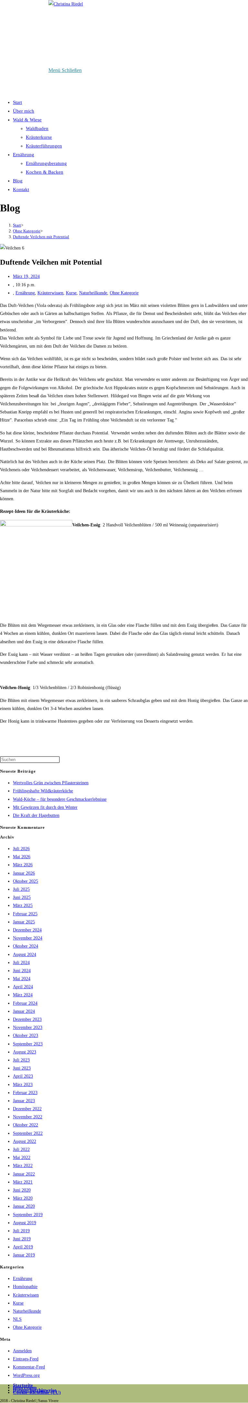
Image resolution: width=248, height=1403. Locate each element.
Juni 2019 (22, 1238)
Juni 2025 (22, 897)
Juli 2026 (21, 848)
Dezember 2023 (27, 1019)
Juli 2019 (21, 1230)
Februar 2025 (25, 913)
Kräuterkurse (39, 137)
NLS (17, 1319)
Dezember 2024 (27, 930)
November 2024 (27, 938)
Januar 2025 (24, 922)
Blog (18, 180)
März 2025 (23, 905)
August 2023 (24, 1052)
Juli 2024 (21, 962)
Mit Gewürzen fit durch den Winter (45, 807)
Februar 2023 (25, 1092)
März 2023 (23, 1084)
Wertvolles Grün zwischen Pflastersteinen (50, 782)
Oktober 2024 (25, 946)
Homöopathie (25, 1286)
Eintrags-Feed (25, 1359)
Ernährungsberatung (46, 163)
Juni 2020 (22, 1190)
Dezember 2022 (27, 1108)
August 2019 (24, 1222)
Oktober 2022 (25, 1125)
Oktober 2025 (25, 881)
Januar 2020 (24, 1206)
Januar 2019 (24, 1255)
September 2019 (28, 1214)
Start (17, 102)
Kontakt (21, 189)
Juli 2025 (21, 889)
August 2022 (24, 1141)
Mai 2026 (21, 856)
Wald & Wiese (27, 119)
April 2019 (23, 1247)
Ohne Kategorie (124, 292)
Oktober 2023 (25, 1035)
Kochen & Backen (44, 172)
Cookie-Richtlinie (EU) (37, 1392)
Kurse (71, 292)
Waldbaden (37, 128)
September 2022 (28, 1133)
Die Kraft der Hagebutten (36, 815)
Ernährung (23, 154)
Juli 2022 (21, 1149)
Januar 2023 (24, 1100)
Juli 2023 (21, 1060)
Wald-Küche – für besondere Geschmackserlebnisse (60, 799)
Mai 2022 (21, 1157)
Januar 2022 (24, 1174)
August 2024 (24, 954)
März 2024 (23, 994)
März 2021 (23, 1182)
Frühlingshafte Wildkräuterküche (43, 790)
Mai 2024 (21, 978)
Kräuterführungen (44, 145)
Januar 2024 (24, 1011)
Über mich (23, 111)
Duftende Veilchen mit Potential (41, 236)
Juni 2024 (22, 970)
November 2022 (27, 1116)
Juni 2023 (22, 1068)
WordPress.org (26, 1375)
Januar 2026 (24, 873)
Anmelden (22, 1350)
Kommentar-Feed (29, 1367)
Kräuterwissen (50, 292)
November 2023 (27, 1027)
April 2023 (23, 1076)
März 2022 (23, 1165)
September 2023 (28, 1044)
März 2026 (23, 864)
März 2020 (23, 1198)
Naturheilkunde (93, 292)
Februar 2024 (25, 1003)
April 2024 (23, 986)
